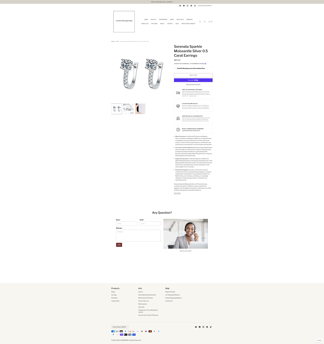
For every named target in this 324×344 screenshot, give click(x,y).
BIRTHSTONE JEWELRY (188, 24)
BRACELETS (145, 24)
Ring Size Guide (170, 292)
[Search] (200, 22)
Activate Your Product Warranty (148, 315)
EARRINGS (189, 20)
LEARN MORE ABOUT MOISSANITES (191, 130)
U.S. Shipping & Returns (172, 295)
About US (141, 307)
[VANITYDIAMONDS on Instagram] (187, 6)
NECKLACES (180, 20)
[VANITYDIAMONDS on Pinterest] (191, 6)
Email (142, 220)
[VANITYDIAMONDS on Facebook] (184, 6)
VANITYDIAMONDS (122, 340)
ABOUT (162, 24)
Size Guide (177, 193)
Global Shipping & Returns (173, 298)
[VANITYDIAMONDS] (124, 21)
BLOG (177, 24)
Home (113, 41)
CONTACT (170, 24)
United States (204, 5)
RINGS (172, 20)
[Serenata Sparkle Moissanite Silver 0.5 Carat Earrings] (140, 73)
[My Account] (204, 22)
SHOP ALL (153, 20)
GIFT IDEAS (154, 24)
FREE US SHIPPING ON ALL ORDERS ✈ (162, 2)
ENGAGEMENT (163, 20)
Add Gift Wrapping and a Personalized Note (191, 68)
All (117, 41)
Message (119, 228)
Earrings (114, 295)
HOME (146, 20)
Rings (113, 292)
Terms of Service (143, 301)
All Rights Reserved (135, 340)
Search (140, 292)
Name (118, 220)
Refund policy (142, 304)
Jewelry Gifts (115, 301)
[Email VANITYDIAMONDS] (180, 6)
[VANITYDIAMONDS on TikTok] (195, 6)
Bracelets (114, 298)
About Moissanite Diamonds (147, 295)
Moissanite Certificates (145, 298)
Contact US (168, 301)
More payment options (193, 84)
